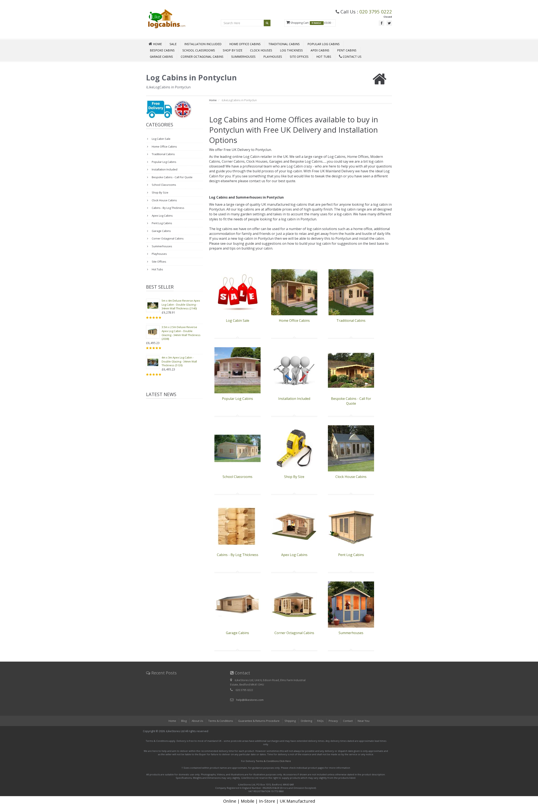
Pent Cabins (346, 50)
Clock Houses (261, 50)
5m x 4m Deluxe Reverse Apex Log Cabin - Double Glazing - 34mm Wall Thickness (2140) (181, 304)
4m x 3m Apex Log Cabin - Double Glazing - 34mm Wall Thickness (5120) (179, 361)
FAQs (320, 721)
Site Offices (299, 57)
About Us (197, 721)
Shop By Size (232, 50)
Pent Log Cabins (161, 223)
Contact (348, 721)
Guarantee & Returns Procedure (259, 721)
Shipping (290, 721)
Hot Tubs (323, 57)
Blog (184, 721)
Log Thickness (291, 50)
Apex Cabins (320, 50)
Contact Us (351, 57)
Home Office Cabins (245, 44)
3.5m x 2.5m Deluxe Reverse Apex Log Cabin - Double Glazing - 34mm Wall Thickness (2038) (181, 333)
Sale (173, 44)
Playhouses (272, 57)
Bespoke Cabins (162, 50)
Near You (363, 721)
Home (213, 100)
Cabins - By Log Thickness (167, 208)
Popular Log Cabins (323, 44)
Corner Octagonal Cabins (202, 57)
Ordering (306, 721)
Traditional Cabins (284, 44)
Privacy (333, 721)
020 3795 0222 (375, 11)
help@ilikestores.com (250, 700)
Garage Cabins (161, 57)
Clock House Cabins (164, 200)
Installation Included (203, 44)
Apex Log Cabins (162, 215)
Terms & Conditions (220, 721)
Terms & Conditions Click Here (273, 761)
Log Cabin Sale (160, 139)
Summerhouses (243, 57)
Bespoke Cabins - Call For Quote (172, 177)
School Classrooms (198, 50)
